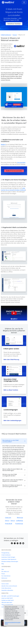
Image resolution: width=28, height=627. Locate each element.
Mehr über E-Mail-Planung (11, 359)
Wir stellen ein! (5, 571)
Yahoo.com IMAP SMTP (7, 604)
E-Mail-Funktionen (6, 555)
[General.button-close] (22, 607)
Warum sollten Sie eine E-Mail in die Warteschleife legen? (12, 469)
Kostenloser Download (14, 24)
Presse (3, 573)
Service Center (5, 583)
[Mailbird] (8, 2)
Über (2, 569)
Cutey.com (8, 517)
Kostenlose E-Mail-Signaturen (8, 559)
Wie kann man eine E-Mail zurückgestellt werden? (9, 475)
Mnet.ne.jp (20, 517)
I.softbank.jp (19, 520)
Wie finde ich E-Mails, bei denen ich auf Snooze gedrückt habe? (12, 485)
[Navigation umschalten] (24, 2)
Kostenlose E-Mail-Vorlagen (8, 557)
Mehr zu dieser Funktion (11, 390)
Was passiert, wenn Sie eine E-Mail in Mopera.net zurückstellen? (12, 480)
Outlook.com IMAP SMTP (7, 600)
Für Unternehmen (5, 576)
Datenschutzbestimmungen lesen (13, 623)
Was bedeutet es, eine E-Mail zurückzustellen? (10, 441)
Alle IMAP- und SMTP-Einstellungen (10, 596)
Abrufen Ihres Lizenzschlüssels (9, 586)
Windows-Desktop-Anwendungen (9, 561)
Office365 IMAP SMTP (6, 602)
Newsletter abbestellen (7, 590)
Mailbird (3, 144)
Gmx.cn (7, 520)
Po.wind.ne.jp (19, 523)
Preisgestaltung (5, 552)
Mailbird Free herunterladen (14, 171)
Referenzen (4, 578)
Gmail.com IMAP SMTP (7, 598)
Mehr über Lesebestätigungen (12, 420)
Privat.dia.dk (8, 523)
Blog (2, 563)
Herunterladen (21, 162)
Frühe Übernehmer (6, 588)
